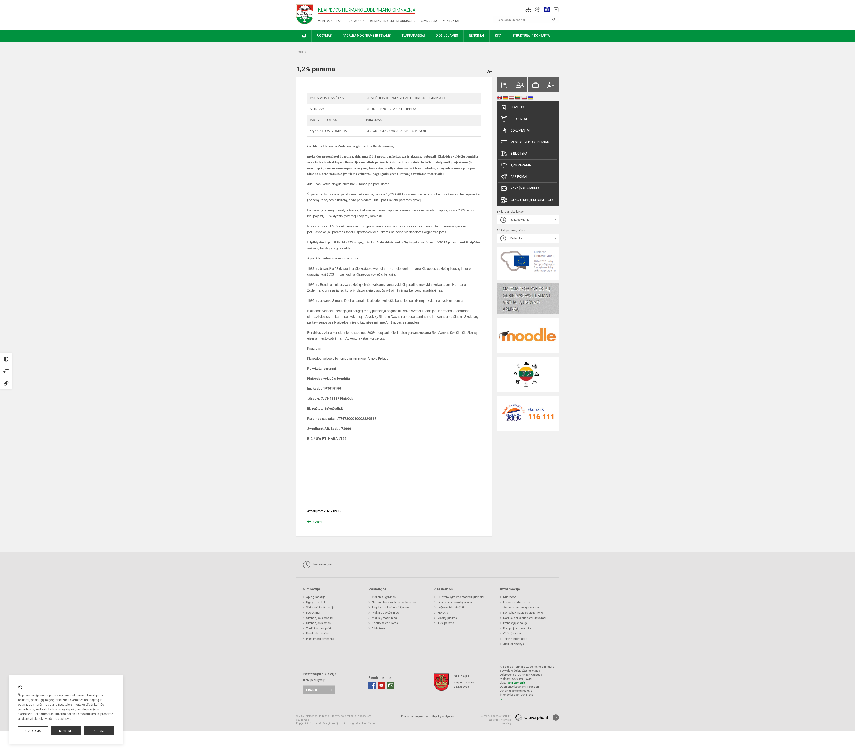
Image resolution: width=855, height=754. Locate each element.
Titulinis (301, 51)
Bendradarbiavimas (318, 633)
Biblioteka (519, 153)
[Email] (390, 685)
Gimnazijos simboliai (319, 618)
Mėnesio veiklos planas (530, 142)
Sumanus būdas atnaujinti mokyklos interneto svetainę (495, 720)
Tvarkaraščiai (321, 564)
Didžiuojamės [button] (447, 35)
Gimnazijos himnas (318, 623)
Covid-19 (517, 107)
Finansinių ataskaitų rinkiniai (455, 602)
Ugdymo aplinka (316, 602)
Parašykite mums (525, 188)
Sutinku (99, 731)
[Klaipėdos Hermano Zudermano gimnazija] (307, 14)
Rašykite (312, 689)
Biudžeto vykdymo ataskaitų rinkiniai (461, 597)
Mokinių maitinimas (384, 618)
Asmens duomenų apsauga (521, 607)
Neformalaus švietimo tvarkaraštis (394, 602)
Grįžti (318, 522)
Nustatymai (33, 731)
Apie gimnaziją (315, 597)
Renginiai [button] (476, 35)
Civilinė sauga (512, 633)
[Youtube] (381, 685)
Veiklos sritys (329, 21)
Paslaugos (356, 21)
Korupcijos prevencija (517, 628)
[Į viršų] (556, 717)
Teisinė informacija (515, 638)
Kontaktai (451, 21)
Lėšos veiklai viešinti (451, 607)
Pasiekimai (519, 176)
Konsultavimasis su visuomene (523, 612)
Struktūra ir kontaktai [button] (531, 35)
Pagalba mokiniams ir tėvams (390, 607)
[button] (528, 9)
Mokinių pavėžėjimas (385, 612)
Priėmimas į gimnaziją (320, 638)
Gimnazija (429, 21)
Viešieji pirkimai (448, 618)
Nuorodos (509, 597)
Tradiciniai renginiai (318, 628)
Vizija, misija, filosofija (320, 607)
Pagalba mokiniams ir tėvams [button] (367, 35)
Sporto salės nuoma (385, 623)
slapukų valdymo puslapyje (52, 718)
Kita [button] (498, 35)
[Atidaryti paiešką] (554, 19)
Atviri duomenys (513, 644)
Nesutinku (66, 731)
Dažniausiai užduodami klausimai (524, 618)
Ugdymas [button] (324, 35)
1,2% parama (521, 165)
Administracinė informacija (393, 21)
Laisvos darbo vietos (516, 602)
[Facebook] (372, 685)
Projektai (519, 119)
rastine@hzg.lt (516, 682)
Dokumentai (520, 130)
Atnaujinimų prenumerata (532, 200)
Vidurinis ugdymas (384, 597)
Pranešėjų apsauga (515, 623)
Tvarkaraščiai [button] (413, 35)
